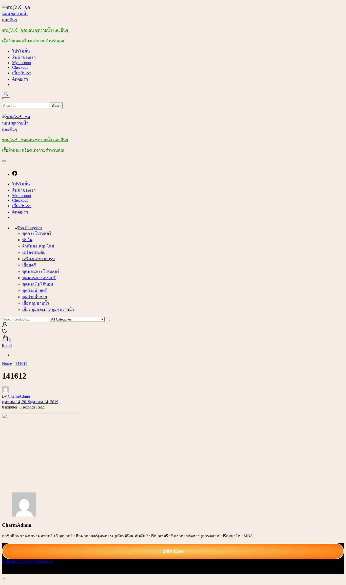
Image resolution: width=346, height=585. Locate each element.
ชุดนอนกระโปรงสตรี (40, 271)
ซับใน (27, 240)
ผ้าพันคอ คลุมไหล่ (38, 246)
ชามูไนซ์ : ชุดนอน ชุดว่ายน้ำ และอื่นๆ (35, 30)
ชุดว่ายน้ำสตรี (34, 290)
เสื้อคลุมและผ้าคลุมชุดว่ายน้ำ (48, 309)
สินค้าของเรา (24, 57)
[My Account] (4, 326)
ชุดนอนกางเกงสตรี (39, 278)
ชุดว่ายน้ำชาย (34, 297)
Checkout (20, 67)
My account (21, 63)
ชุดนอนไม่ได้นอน (37, 284)
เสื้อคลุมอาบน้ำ (35, 303)
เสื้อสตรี (29, 265)
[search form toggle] (6, 94)
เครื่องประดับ (33, 252)
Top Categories (29, 228)
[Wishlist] (4, 332)
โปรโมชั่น (21, 51)
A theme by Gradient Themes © (27, 561)
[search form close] (4, 112)
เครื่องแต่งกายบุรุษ (38, 259)
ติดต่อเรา (20, 79)
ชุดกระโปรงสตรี (36, 233)
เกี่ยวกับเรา (21, 73)
